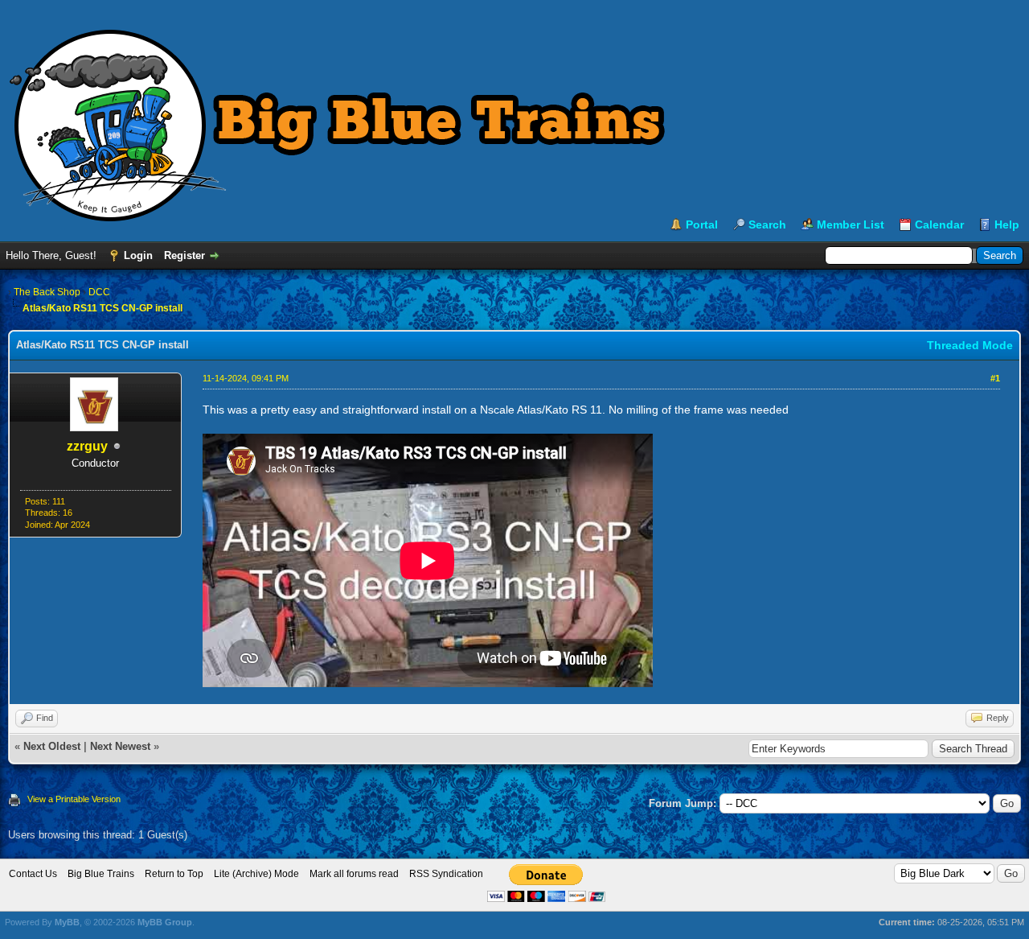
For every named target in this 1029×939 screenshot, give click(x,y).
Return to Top (174, 873)
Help (1006, 224)
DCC (99, 292)
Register (184, 255)
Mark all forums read (354, 873)
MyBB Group (164, 922)
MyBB (67, 922)
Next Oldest (51, 746)
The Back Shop (47, 292)
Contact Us (33, 873)
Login (138, 255)
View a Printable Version (74, 799)
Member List (850, 224)
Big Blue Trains (101, 873)
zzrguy (87, 446)
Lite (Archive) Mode (256, 873)
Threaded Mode (970, 345)
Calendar (939, 224)
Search (767, 224)
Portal (702, 224)
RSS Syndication (446, 873)
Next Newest (120, 746)
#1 (995, 378)
